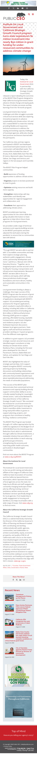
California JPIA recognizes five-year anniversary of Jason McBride (23, 622)
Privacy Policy (8, 746)
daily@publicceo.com (27, 744)
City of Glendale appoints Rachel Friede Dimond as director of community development (24, 651)
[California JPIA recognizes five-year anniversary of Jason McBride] (9, 622)
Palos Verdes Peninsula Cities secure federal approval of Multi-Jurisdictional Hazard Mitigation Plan (24, 608)
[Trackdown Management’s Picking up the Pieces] (9, 597)
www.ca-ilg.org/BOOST (13, 457)
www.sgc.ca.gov (20, 561)
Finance (22, 567)
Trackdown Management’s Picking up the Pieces (23, 596)
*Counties (15, 565)
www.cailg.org (27, 503)
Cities (8, 567)
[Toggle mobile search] (29, 14)
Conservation (15, 567)
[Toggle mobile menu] (33, 14)
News (26, 567)
